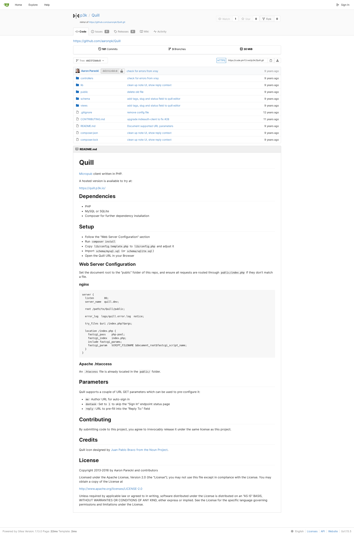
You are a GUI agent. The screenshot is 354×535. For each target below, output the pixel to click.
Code (82, 31)
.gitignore (86, 112)
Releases (126, 31)
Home (18, 4)
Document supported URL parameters (150, 126)
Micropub (85, 174)
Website (333, 531)
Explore (33, 4)
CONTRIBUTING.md (93, 119)
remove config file (138, 112)
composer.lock (89, 139)
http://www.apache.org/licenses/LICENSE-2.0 (110, 489)
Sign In (345, 4)
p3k (83, 15)
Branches (179, 49)
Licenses (312, 531)
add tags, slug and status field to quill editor (153, 98)
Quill (96, 15)
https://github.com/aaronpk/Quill (97, 41)
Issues (101, 31)
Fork (268, 18)
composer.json (89, 132)
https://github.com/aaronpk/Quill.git (107, 22)
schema (85, 98)
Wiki (146, 31)
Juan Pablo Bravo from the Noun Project (139, 450)
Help (47, 4)
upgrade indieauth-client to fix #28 (148, 119)
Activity (161, 31)
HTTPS (221, 60)
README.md (88, 126)
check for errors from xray (142, 71)
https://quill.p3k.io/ (92, 188)
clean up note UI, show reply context (149, 85)
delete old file (135, 91)
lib (82, 85)
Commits (109, 49)
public (84, 91)
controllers (87, 78)
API (323, 531)
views (84, 105)
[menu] (296, 531)
